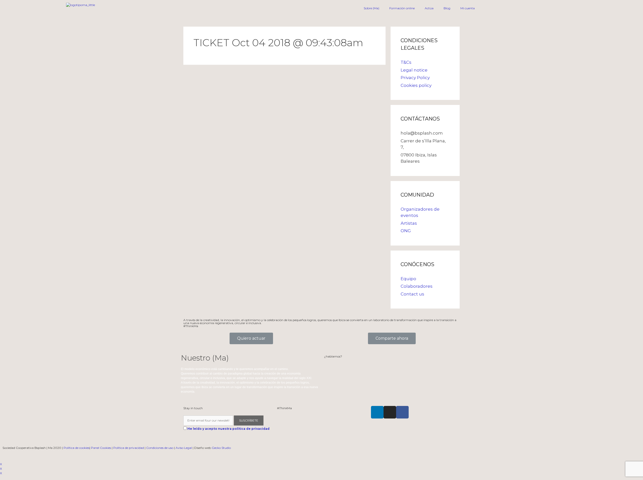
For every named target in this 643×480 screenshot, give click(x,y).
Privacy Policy (415, 77)
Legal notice (414, 70)
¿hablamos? (333, 356)
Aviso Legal (184, 448)
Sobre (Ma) (371, 8)
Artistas (409, 223)
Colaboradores (417, 286)
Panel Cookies (101, 448)
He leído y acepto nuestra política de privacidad (228, 429)
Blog (447, 8)
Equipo (408, 278)
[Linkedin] (377, 412)
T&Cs (406, 62)
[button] (251, 338)
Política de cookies (76, 448)
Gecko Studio (221, 448)
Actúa (429, 8)
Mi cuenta (467, 8)
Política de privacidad (128, 448)
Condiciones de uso (159, 448)
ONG (406, 230)
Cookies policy (416, 85)
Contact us (412, 293)
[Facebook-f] (402, 412)
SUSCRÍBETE (248, 420)
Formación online (402, 8)
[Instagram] (390, 412)
